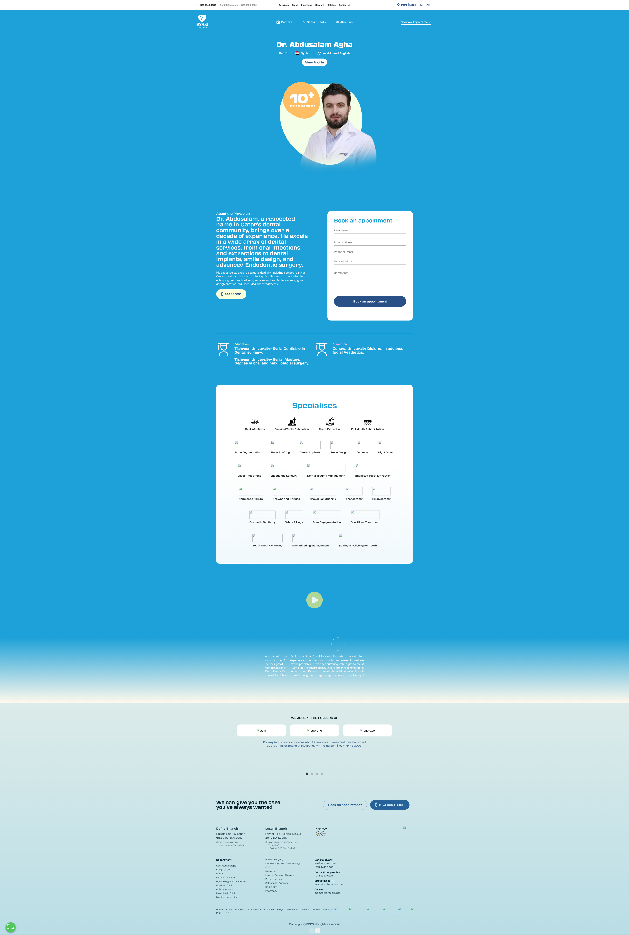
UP (311, 930)
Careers (319, 4)
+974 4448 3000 (207, 4)
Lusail (412, 4)
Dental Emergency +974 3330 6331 (238, 4)
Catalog (331, 4)
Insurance (306, 4)
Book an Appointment (416, 22)
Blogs (295, 4)
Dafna (404, 4)
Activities (284, 4)
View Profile (314, 62)
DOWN (317, 930)
